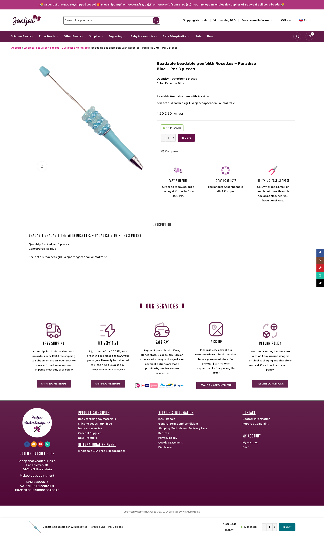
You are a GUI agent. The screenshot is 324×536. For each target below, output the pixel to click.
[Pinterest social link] (41, 444)
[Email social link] (34, 444)
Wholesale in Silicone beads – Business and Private (56, 48)
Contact (249, 412)
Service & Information (175, 412)
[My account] (297, 36)
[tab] (162, 224)
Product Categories (94, 412)
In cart (186, 137)
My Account (251, 435)
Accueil (16, 48)
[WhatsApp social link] (47, 444)
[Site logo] (26, 20)
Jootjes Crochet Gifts (37, 453)
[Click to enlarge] (42, 166)
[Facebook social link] (27, 444)
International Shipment (97, 444)
